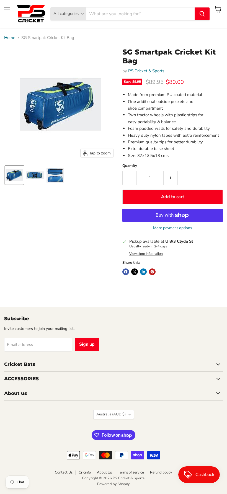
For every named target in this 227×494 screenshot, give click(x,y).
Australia (111, 414)
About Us (104, 472)
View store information (146, 254)
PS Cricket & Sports (146, 71)
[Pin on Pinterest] (152, 271)
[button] (14, 175)
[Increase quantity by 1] (171, 178)
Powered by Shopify (113, 484)
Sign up (87, 344)
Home (9, 37)
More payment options (172, 228)
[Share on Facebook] (125, 271)
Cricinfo (85, 472)
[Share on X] (134, 271)
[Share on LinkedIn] (143, 271)
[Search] (202, 13)
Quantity (129, 166)
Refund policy (161, 472)
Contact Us (64, 472)
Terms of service (131, 472)
